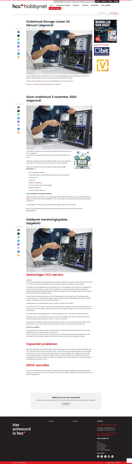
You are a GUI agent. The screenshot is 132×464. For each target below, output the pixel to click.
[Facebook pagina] (98, 456)
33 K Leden (57, 1)
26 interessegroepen (68, 1)
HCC (51, 5)
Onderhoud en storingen (63, 5)
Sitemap (75, 421)
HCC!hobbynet (114, 13)
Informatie (75, 5)
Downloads (85, 5)
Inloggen (116, 1)
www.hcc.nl (39, 182)
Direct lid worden (55, 8)
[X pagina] (102, 456)
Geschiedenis (95, 5)
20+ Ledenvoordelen (88, 1)
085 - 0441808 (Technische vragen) (107, 425)
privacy (117, 462)
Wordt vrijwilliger (106, 5)
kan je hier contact (45, 84)
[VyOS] (102, 65)
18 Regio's (78, 1)
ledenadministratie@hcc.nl (104, 435)
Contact (98, 1)
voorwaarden (110, 462)
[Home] (30, 6)
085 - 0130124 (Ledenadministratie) (107, 433)
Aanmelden (66, 404)
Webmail (104, 1)
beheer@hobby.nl (31, 210)
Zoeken (110, 1)
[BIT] (101, 51)
